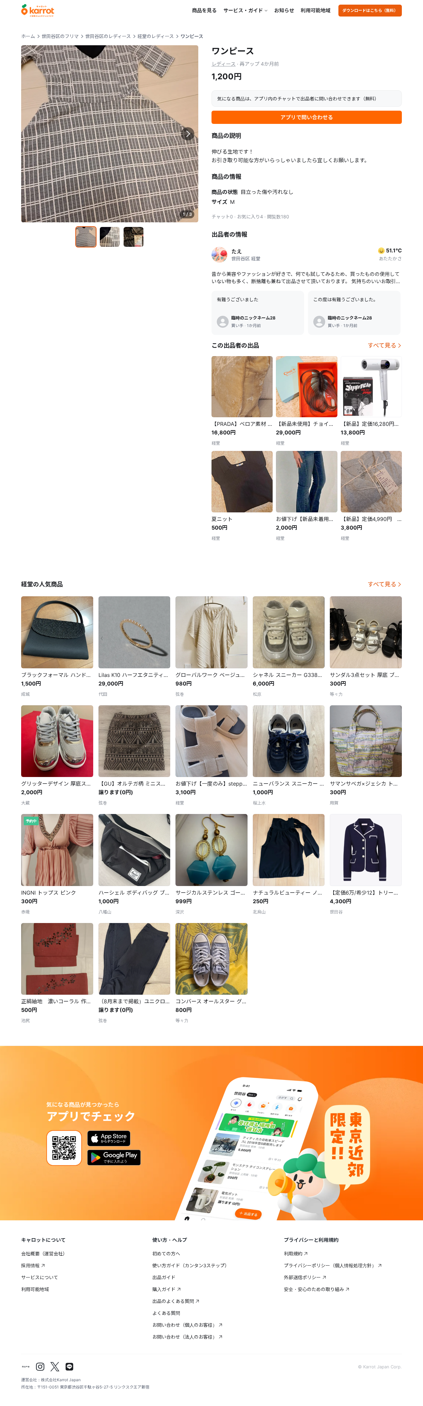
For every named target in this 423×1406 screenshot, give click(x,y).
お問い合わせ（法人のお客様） (184, 1337)
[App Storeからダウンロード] (109, 1138)
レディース (224, 64)
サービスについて (39, 1277)
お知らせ (284, 10)
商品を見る (204, 10)
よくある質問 (166, 1313)
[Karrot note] (25, 1366)
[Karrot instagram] (40, 1366)
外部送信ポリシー (302, 1277)
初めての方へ (166, 1253)
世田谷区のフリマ (60, 36)
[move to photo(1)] (85, 236)
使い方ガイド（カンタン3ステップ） (190, 1265)
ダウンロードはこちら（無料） (370, 10)
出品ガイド (163, 1277)
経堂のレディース (155, 36)
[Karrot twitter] (54, 1366)
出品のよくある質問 (173, 1301)
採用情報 (30, 1265)
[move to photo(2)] (109, 236)
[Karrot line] (69, 1366)
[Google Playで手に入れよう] (114, 1158)
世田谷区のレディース (108, 36)
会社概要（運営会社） (44, 1253)
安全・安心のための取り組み (314, 1289)
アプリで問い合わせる (306, 117)
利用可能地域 (315, 10)
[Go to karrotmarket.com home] (37, 10)
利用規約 (293, 1253)
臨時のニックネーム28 (253, 317)
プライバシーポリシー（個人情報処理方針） (330, 1265)
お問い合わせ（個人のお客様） (184, 1325)
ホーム (28, 36)
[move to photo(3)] (133, 236)
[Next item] (187, 133)
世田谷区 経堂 (245, 258)
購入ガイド (163, 1289)
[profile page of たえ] (219, 255)
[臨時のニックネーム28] (223, 322)
